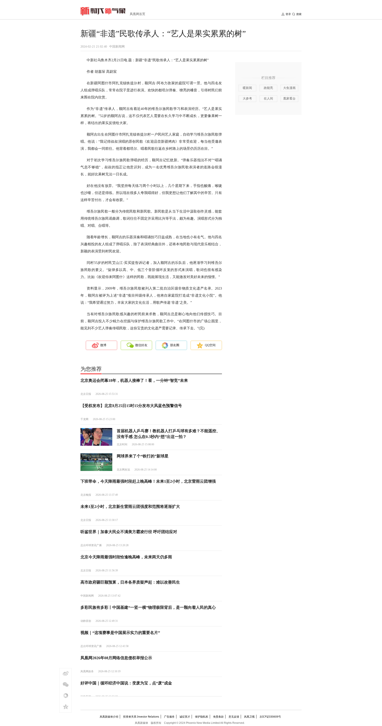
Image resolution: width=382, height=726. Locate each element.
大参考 (247, 98)
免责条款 (218, 716)
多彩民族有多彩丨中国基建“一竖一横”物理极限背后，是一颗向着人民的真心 (148, 607)
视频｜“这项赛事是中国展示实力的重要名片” (120, 632)
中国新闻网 (117, 46)
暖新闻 (247, 88)
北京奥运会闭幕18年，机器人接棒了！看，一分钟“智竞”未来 (134, 380)
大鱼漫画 (289, 88)
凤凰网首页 (137, 14)
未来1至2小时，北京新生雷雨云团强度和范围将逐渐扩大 (130, 506)
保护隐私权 (201, 716)
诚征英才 (185, 716)
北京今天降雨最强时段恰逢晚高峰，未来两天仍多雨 (126, 557)
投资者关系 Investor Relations (141, 716)
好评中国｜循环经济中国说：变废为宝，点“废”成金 (126, 683)
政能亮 (268, 88)
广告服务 (169, 716)
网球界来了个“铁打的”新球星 (142, 456)
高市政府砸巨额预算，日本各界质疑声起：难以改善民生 (130, 582)
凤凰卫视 (249, 716)
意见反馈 (234, 716)
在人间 (268, 98)
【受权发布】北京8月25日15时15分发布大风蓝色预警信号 (131, 405)
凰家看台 (289, 98)
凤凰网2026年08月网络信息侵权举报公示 (116, 658)
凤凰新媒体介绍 (109, 716)
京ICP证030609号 (270, 716)
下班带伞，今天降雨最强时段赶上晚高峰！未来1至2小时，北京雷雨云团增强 (148, 481)
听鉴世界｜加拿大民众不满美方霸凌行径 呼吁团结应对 (128, 532)
